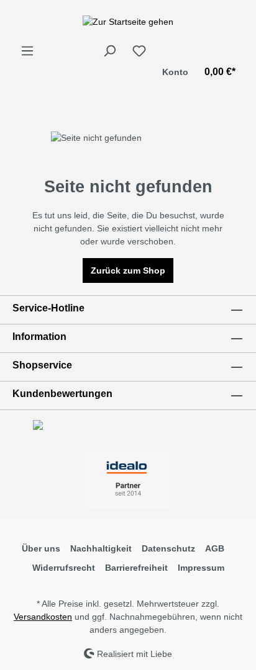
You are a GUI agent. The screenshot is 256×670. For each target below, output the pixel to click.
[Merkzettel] (139, 50)
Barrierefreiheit (136, 568)
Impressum (201, 568)
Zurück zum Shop (128, 270)
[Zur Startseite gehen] (128, 22)
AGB (214, 548)
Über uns (41, 548)
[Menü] (27, 50)
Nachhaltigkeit (101, 548)
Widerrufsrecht (63, 568)
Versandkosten (43, 617)
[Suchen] (109, 50)
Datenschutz (168, 548)
